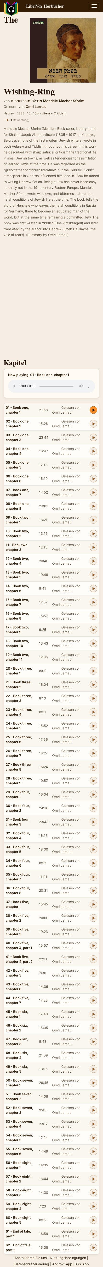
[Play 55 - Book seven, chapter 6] (93, 1151)
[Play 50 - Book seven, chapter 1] (93, 1083)
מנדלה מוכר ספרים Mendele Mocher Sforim (47, 101)
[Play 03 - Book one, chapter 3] (93, 437)
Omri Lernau (36, 107)
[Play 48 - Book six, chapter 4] (93, 1055)
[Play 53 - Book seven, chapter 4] (93, 1124)
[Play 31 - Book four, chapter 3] (93, 822)
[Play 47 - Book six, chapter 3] (93, 1041)
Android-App (62, 1264)
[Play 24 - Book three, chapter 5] (93, 726)
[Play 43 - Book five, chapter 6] (93, 986)
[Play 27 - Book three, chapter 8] (93, 767)
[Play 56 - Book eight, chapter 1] (93, 1165)
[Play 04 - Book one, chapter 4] (93, 451)
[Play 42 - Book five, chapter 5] (93, 973)
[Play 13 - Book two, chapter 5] (93, 575)
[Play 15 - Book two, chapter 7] (93, 602)
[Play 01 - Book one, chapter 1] (93, 410)
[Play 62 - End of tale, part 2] (93, 1247)
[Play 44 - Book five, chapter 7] (93, 1000)
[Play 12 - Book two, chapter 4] (93, 561)
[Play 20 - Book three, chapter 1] (93, 671)
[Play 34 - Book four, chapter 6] (93, 863)
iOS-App (82, 1264)
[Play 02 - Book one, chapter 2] (93, 424)
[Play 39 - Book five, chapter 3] (93, 932)
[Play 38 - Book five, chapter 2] (93, 918)
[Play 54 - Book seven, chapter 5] (93, 1138)
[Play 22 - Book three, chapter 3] (93, 698)
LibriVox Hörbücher (45, 6)
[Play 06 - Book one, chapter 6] (93, 478)
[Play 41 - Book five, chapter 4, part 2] (93, 959)
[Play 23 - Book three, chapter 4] (93, 712)
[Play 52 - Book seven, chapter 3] (93, 1110)
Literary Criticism (54, 113)
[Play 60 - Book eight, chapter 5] (93, 1220)
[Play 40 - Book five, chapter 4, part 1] (93, 945)
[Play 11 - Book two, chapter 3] (93, 547)
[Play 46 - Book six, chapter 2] (93, 1028)
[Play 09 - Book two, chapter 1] (93, 520)
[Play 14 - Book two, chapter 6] (93, 588)
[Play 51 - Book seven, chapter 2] (93, 1096)
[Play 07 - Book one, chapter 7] (93, 492)
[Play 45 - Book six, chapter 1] (93, 1014)
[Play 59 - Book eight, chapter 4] (93, 1206)
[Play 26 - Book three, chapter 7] (93, 753)
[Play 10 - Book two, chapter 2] (93, 533)
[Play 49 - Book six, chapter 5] (93, 1069)
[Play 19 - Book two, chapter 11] (93, 657)
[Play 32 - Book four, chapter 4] (93, 835)
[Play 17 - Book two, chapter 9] (93, 630)
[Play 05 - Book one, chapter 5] (93, 465)
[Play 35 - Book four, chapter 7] (93, 877)
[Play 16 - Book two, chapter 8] (93, 616)
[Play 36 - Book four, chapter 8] (93, 890)
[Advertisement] (51, 299)
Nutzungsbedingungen (68, 1258)
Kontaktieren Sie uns (31, 1258)
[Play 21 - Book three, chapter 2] (93, 684)
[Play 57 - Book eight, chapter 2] (93, 1179)
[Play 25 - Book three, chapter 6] (93, 739)
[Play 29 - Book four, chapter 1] (93, 794)
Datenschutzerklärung (31, 1264)
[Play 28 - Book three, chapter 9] (93, 781)
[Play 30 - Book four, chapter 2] (93, 808)
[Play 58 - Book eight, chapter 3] (93, 1192)
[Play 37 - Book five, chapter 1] (93, 904)
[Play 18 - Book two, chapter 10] (93, 643)
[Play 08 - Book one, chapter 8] (93, 506)
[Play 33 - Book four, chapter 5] (93, 849)
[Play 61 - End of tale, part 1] (93, 1234)
